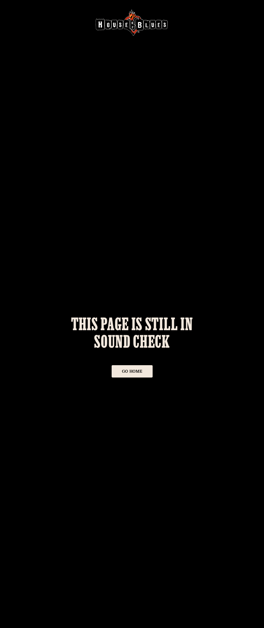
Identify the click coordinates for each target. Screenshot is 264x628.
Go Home (132, 371)
